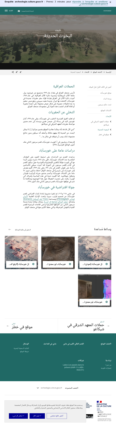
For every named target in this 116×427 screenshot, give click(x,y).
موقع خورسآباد (105, 93)
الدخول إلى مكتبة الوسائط (23, 229)
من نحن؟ (108, 365)
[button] (12, 72)
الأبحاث (86, 72)
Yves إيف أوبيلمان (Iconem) (35, 199)
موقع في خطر (104, 134)
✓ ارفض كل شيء (18, 415)
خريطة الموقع (24, 351)
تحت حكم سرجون (104, 104)
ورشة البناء (107, 99)
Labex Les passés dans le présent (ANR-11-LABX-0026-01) (73, 368)
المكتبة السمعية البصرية (21, 348)
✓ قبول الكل (37, 415)
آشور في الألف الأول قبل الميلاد (100, 87)
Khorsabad (107, 11)
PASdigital (63, 199)
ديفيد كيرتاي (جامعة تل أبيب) (56, 202)
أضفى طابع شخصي (56, 415)
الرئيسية (108, 72)
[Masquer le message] (110, 2)
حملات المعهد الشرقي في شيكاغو (100, 123)
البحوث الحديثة (103, 129)
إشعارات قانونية (106, 368)
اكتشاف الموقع (106, 110)
